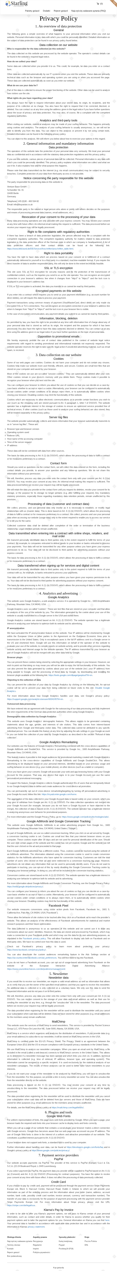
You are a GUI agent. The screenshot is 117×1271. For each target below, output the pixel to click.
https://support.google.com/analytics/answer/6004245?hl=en (35, 699)
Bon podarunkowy (14, 1256)
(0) (101, 3)
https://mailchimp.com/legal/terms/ (68, 1107)
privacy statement (36, 1227)
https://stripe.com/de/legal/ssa (21, 1205)
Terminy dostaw (13, 1245)
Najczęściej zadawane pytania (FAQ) (88, 11)
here (107, 1220)
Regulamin (37, 1245)
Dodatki (46, 11)
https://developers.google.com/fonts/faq (85, 1147)
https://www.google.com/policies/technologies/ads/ (85, 817)
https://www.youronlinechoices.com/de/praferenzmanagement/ (36, 969)
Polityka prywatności (41, 1252)
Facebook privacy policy (34, 938)
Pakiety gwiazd (32, 11)
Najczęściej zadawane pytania (19, 1241)
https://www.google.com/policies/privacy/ (50, 1150)
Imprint (36, 1249)
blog (113, 3)
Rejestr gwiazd (61, 11)
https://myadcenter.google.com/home (59, 794)
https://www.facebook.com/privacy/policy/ (26, 950)
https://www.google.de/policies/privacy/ (25, 886)
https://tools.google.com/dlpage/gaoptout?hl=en (70, 675)
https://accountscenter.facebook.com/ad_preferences (32, 957)
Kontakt (10, 1249)
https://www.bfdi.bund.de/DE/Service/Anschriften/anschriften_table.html (40, 248)
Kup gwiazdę (58, 1268)
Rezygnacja (38, 1241)
